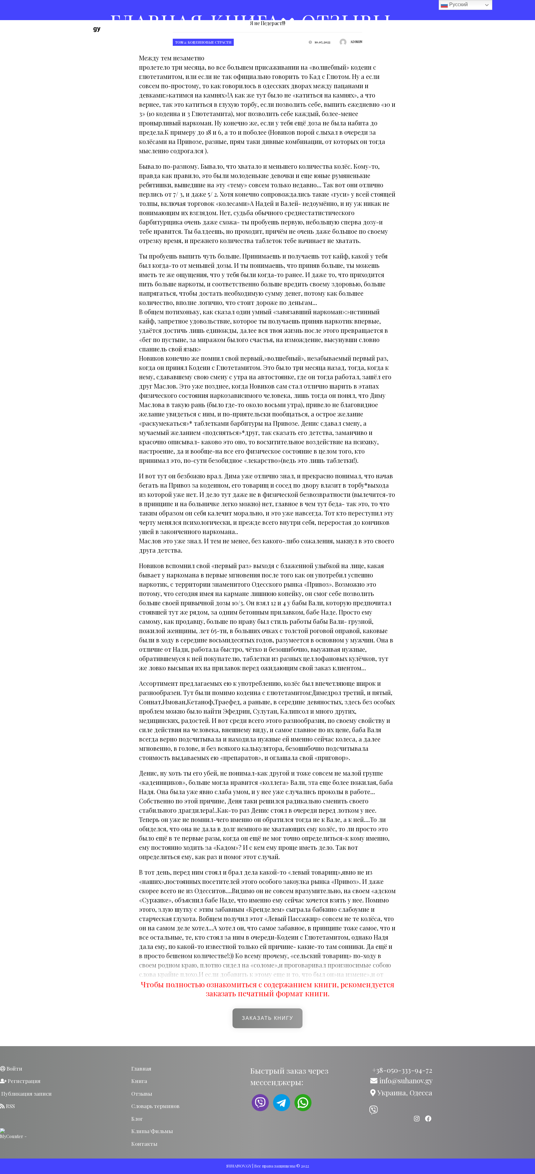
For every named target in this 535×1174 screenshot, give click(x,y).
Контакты (144, 1143)
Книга (139, 1080)
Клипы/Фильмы (152, 1131)
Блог (137, 1118)
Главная (141, 1068)
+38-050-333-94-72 (401, 1070)
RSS (10, 1105)
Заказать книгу (267, 1018)
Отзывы (141, 1093)
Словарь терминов (155, 1105)
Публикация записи (26, 1093)
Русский (458, 4)
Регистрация (24, 1080)
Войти (13, 1068)
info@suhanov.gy (405, 1080)
